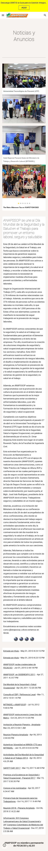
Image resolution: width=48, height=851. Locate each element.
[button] (3, 15)
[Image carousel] (24, 184)
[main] (24, 36)
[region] (24, 6)
